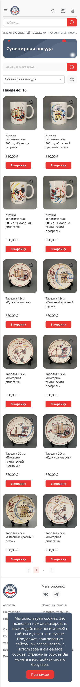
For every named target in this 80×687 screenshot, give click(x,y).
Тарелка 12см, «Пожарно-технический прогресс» (55, 380)
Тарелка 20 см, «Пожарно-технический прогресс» (16, 460)
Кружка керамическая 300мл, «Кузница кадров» (17, 141)
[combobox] (40, 22)
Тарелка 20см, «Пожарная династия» (55, 537)
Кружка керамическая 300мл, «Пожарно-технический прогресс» (58, 223)
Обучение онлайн (54, 605)
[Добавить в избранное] (31, 101)
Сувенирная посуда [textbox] (20, 79)
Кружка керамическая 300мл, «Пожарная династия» (19, 221)
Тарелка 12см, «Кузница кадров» (18, 300)
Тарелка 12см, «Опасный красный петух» (59, 302)
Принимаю (40, 674)
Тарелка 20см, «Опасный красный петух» (19, 537)
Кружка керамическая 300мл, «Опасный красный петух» (58, 141)
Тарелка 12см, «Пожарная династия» (15, 378)
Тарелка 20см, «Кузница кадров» (58, 456)
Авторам (9, 605)
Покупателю (11, 612)
